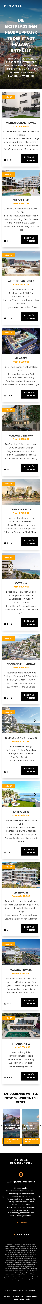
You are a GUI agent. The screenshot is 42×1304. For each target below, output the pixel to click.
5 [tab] (24, 1234)
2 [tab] (17, 1234)
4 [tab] (21, 1234)
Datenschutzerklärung (13, 1296)
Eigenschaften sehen (13, 1140)
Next (39, 1127)
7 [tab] (28, 1234)
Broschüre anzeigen (29, 159)
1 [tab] (14, 1234)
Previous (3, 1127)
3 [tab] (19, 1234)
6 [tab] (26, 1234)
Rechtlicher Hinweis (22, 1299)
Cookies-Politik (31, 1296)
